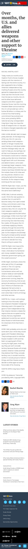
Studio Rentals (7, 512)
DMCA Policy (6, 518)
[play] (20, 546)
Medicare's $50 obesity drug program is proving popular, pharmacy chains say (11, 441)
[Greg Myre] (5, 407)
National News (7, 466)
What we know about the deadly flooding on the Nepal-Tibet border (13, 431)
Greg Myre (14, 405)
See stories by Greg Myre (18, 416)
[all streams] (24, 546)
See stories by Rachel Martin (16, 396)
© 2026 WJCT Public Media (9, 505)
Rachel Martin (16, 388)
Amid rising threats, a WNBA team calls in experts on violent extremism (13, 469)
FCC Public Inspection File (10, 509)
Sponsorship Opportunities (10, 522)
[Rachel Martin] (5, 390)
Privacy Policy (7, 515)
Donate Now (15, 3)
